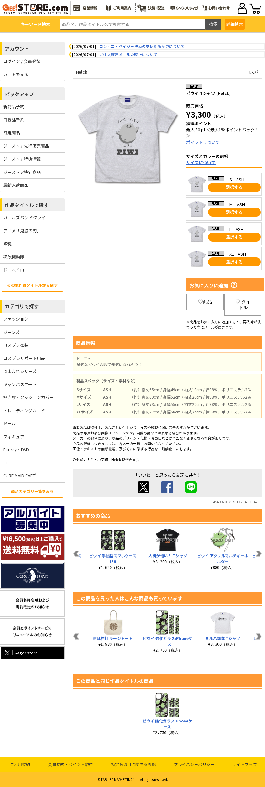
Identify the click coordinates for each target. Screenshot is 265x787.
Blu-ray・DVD (16, 449)
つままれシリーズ (20, 371)
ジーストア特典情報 (22, 159)
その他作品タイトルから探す (32, 285)
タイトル (244, 304)
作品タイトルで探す (26, 205)
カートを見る (15, 74)
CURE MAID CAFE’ (19, 476)
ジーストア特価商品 (22, 172)
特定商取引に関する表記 (133, 764)
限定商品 (11, 133)
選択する (234, 187)
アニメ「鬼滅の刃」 (22, 230)
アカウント (17, 48)
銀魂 (7, 244)
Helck (81, 72)
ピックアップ (19, 94)
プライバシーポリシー (194, 764)
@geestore (26, 653)
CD (6, 463)
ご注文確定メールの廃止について (128, 54)
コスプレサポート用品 (24, 358)
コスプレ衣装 (15, 345)
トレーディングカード (24, 410)
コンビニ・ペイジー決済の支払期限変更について (142, 46)
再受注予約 (13, 120)
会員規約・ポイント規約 (70, 764)
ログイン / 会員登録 (21, 61)
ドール (9, 423)
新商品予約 (13, 107)
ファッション (15, 319)
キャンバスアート (20, 384)
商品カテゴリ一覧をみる (32, 491)
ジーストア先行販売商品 (26, 146)
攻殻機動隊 (13, 257)
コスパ (252, 72)
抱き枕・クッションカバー (28, 397)
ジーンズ (11, 332)
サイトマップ (245, 764)
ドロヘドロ (13, 270)
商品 (207, 301)
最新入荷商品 (15, 185)
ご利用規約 (20, 764)
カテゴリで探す (22, 306)
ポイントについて (203, 142)
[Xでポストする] (143, 491)
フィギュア (13, 436)
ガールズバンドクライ (24, 217)
